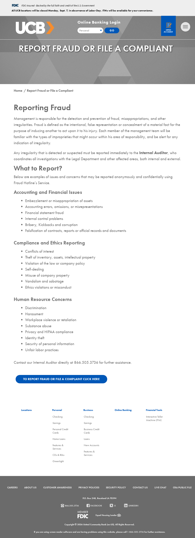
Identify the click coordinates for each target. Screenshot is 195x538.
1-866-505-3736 (135, 531)
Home (18, 90)
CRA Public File (182, 487)
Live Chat (160, 487)
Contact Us (140, 487)
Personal (57, 410)
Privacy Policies (88, 487)
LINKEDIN (133, 505)
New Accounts (91, 445)
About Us (30, 487)
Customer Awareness (57, 487)
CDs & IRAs (58, 455)
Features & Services (58, 446)
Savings (57, 423)
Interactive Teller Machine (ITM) (154, 418)
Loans (87, 439)
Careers (12, 487)
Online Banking (123, 410)
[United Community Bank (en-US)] (35, 28)
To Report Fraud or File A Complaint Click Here (61, 379)
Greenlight (58, 461)
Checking (57, 416)
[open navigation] (185, 27)
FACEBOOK (96, 505)
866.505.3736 (71, 505)
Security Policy (116, 487)
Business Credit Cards (91, 430)
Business (88, 410)
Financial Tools (154, 410)
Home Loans (59, 439)
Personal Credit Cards (60, 430)
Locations (26, 410)
